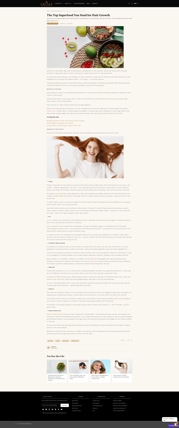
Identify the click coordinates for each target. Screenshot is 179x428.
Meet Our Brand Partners (119, 410)
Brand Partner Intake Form (119, 408)
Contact (94, 3)
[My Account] (132, 3)
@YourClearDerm (54, 412)
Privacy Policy (75, 403)
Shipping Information (77, 405)
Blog (88, 3)
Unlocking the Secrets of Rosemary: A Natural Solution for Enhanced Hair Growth (56, 378)
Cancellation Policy (76, 410)
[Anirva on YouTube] (61, 409)
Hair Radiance (65, 340)
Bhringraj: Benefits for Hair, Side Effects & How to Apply (65, 121)
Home (48, 11)
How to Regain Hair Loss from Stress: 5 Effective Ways (77, 377)
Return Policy (75, 408)
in (128, 340)
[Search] (128, 3)
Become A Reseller (117, 400)
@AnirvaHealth (46, 412)
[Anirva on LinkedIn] (52, 409)
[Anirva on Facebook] (46, 409)
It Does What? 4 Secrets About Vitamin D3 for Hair (64, 125)
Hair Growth (50, 340)
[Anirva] (46, 3)
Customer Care (96, 400)
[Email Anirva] (43, 409)
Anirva (20, 423)
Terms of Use (75, 400)
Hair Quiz (58, 340)
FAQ (94, 410)
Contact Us (95, 408)
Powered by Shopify (26, 423)
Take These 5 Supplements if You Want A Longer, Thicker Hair (100, 377)
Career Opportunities (97, 405)
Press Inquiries (96, 403)
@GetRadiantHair (62, 412)
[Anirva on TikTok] (58, 409)
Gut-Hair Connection (56, 11)
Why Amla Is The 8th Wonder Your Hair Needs (121, 376)
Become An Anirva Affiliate (119, 403)
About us (68, 3)
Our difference (79, 3)
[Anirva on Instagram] (49, 409)
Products (58, 3)
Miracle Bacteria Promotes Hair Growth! (60, 123)
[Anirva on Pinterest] (55, 409)
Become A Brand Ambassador (120, 405)
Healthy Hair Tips (75, 340)
